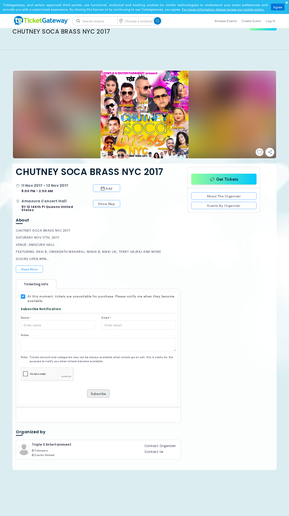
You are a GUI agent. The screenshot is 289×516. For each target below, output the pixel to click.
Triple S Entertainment (51, 444)
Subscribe (98, 393)
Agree (277, 7)
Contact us (153, 451)
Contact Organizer (160, 446)
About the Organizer (224, 195)
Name (26, 317)
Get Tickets (227, 178)
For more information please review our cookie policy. (223, 9)
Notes (25, 335)
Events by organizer (223, 205)
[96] (40, 19)
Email (106, 317)
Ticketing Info (31, 284)
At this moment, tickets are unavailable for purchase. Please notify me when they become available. (101, 298)
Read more (29, 269)
